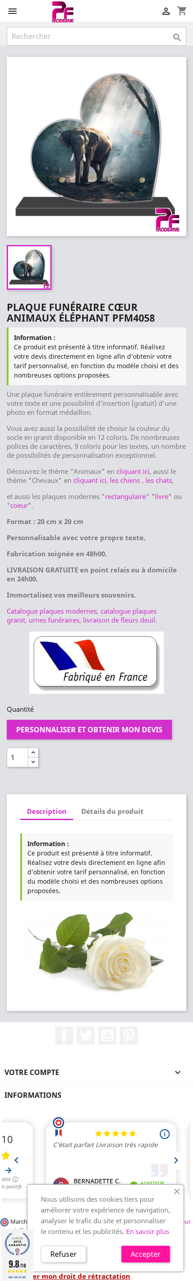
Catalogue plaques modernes (52, 610)
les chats (158, 480)
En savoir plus (147, 1231)
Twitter (86, 1036)
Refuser (63, 1254)
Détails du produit (112, 811)
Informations (32, 1095)
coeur (19, 505)
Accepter (146, 1254)
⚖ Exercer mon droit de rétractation (68, 1276)
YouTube (107, 1036)
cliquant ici (132, 471)
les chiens (125, 480)
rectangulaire (125, 496)
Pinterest (129, 1036)
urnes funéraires (54, 619)
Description (46, 811)
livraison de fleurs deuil (119, 619)
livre (161, 496)
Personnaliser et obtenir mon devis (89, 730)
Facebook (64, 1036)
